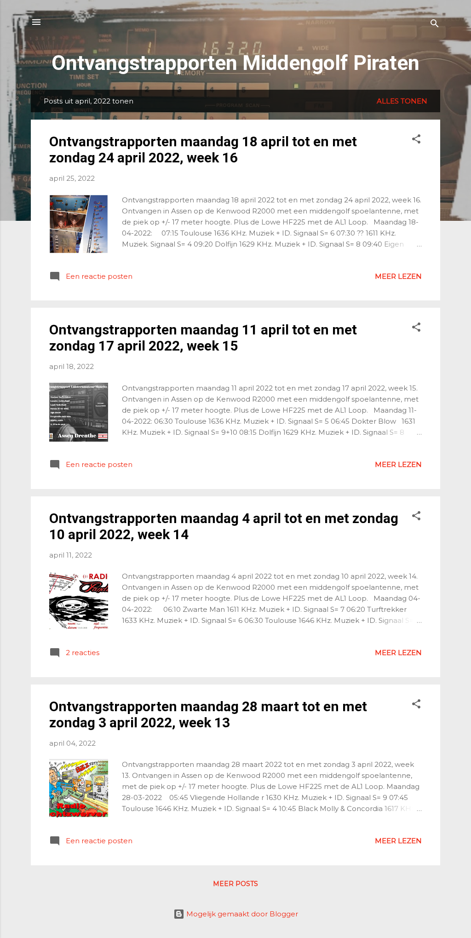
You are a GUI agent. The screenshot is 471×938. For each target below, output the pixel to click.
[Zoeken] (434, 25)
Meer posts (235, 884)
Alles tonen (402, 101)
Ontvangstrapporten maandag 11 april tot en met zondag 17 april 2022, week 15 (203, 338)
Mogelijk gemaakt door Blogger (241, 913)
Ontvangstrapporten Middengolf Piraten (235, 63)
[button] (416, 140)
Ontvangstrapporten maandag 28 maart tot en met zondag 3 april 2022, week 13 (208, 714)
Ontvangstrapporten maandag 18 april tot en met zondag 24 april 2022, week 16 (203, 149)
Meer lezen (398, 276)
